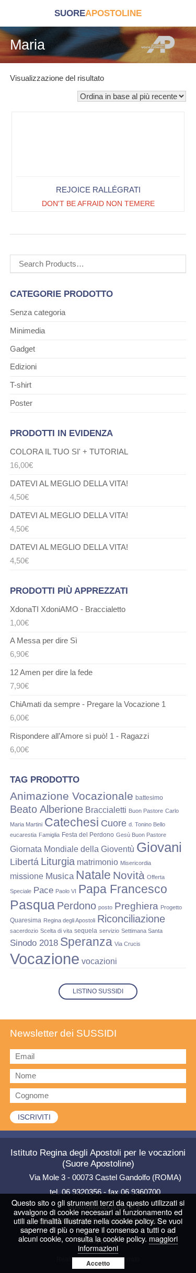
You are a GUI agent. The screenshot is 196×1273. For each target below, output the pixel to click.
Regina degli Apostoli (69, 920)
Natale (93, 875)
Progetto (171, 907)
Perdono (76, 905)
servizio (109, 931)
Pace (43, 890)
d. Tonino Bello (147, 824)
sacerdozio (24, 931)
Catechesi (71, 822)
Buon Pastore (146, 811)
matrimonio (97, 862)
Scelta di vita (56, 931)
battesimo (149, 797)
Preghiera (136, 905)
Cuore (113, 823)
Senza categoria (37, 312)
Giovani (159, 847)
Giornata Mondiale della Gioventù (72, 849)
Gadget (22, 348)
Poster (21, 403)
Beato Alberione (46, 809)
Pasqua (32, 904)
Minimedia (27, 330)
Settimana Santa (142, 931)
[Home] (98, 13)
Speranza (86, 941)
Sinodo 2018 (34, 943)
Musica (59, 876)
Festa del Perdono (88, 834)
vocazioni (99, 961)
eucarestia (23, 835)
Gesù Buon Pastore (141, 835)
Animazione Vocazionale (71, 796)
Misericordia (135, 863)
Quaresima (25, 920)
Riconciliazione (131, 918)
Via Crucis (127, 944)
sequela (85, 930)
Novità (129, 875)
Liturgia (58, 861)
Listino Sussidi (98, 991)
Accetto (98, 1263)
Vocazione (44, 958)
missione (26, 876)
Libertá (24, 862)
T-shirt (20, 384)
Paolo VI (65, 891)
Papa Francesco (122, 889)
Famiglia (49, 835)
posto (105, 907)
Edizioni (23, 366)
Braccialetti (105, 809)
